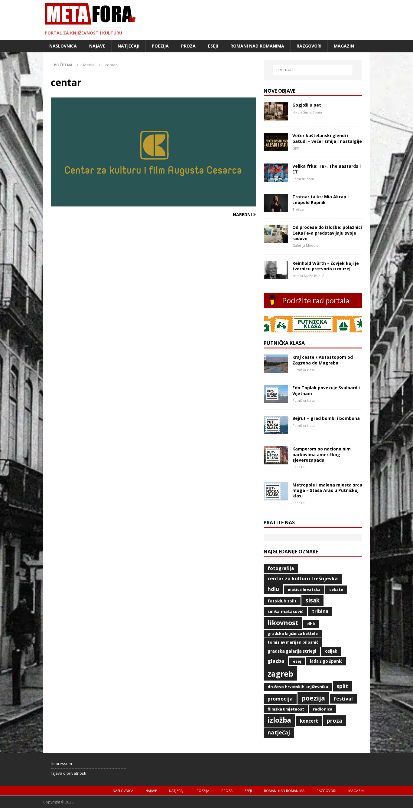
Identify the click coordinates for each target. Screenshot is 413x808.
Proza (188, 46)
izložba (279, 720)
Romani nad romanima (257, 46)
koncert (309, 721)
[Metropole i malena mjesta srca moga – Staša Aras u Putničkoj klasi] (276, 497)
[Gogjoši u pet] (276, 117)
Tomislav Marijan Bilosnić (293, 642)
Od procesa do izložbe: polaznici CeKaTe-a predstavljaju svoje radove (327, 232)
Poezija (160, 46)
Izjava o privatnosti (68, 773)
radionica (322, 709)
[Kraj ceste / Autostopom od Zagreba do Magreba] (276, 369)
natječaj (279, 732)
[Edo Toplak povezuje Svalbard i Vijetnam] (276, 400)
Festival (343, 698)
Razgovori (309, 46)
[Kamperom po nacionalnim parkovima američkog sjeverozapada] (276, 461)
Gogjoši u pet (306, 105)
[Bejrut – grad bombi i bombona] (276, 430)
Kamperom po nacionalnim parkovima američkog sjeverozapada (321, 454)
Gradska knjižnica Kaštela (293, 633)
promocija (280, 698)
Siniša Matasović (285, 611)
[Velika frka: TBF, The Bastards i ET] (276, 178)
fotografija (281, 568)
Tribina (320, 611)
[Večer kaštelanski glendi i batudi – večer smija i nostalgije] (276, 147)
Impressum (61, 763)
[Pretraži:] (312, 70)
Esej (297, 661)
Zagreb (280, 673)
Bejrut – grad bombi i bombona (326, 418)
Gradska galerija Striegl (292, 651)
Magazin (344, 46)
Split (342, 686)
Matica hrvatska (304, 589)
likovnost (283, 622)
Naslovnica (63, 46)
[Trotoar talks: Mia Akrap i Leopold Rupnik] (276, 209)
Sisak (312, 600)
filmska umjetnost (286, 709)
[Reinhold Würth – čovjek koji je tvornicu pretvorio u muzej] (276, 275)
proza (334, 720)
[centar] (153, 203)
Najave (97, 46)
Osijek (331, 651)
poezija (313, 698)
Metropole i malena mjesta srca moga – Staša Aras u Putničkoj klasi (327, 490)
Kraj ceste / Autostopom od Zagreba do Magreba (322, 359)
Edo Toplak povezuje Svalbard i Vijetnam (326, 390)
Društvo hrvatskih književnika (298, 686)
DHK (311, 623)
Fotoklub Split (282, 601)
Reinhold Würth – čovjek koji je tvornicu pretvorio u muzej (325, 266)
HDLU (273, 588)
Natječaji (128, 46)
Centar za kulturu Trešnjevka (303, 578)
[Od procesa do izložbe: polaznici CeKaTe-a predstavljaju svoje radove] (276, 239)
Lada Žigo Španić (326, 661)
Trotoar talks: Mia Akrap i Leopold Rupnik (320, 199)
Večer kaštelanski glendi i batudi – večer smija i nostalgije (327, 138)
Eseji (213, 46)
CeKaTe (336, 589)
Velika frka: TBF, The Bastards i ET (326, 168)
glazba (276, 661)
